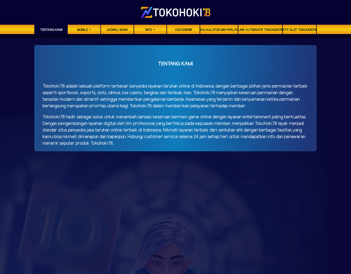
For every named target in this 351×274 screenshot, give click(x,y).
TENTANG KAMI (51, 30)
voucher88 (183, 30)
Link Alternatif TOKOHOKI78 (260, 30)
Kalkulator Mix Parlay (219, 30)
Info (149, 30)
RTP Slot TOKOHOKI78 (299, 30)
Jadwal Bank (117, 30)
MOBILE (83, 30)
